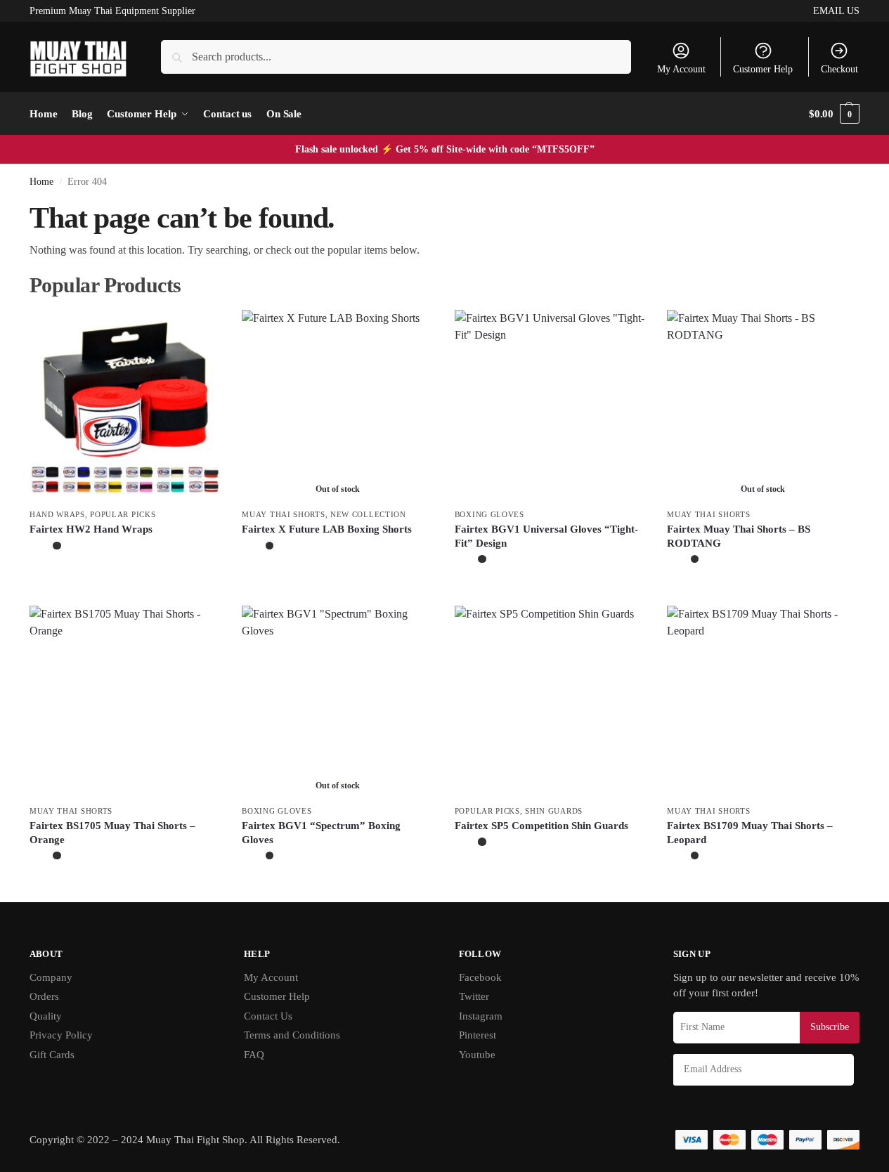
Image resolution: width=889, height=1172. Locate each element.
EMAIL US (836, 11)
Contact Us (268, 1016)
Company (51, 977)
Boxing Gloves (489, 514)
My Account (681, 69)
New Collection (368, 514)
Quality (46, 1016)
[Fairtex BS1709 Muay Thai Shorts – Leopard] (762, 701)
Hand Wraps (57, 514)
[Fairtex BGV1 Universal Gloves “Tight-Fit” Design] (550, 405)
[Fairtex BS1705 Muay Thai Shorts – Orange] (125, 701)
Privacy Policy (61, 1035)
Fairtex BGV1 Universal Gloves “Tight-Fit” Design (546, 536)
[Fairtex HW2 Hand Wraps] (125, 405)
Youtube (477, 1054)
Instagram (480, 1016)
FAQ (254, 1054)
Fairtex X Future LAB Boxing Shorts (327, 529)
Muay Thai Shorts (283, 514)
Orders (44, 996)
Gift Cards (52, 1054)
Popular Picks (122, 514)
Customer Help (763, 69)
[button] (834, 114)
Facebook (480, 977)
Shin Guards (554, 811)
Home (41, 181)
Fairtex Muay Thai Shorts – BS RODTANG (738, 536)
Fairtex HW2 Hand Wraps (91, 529)
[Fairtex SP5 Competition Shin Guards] (550, 701)
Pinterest (477, 1035)
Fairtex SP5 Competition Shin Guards (541, 825)
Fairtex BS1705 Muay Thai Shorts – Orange (112, 832)
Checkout (839, 69)
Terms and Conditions (292, 1035)
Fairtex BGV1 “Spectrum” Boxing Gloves (321, 832)
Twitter (474, 996)
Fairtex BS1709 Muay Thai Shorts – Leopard (750, 832)
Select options (125, 578)
